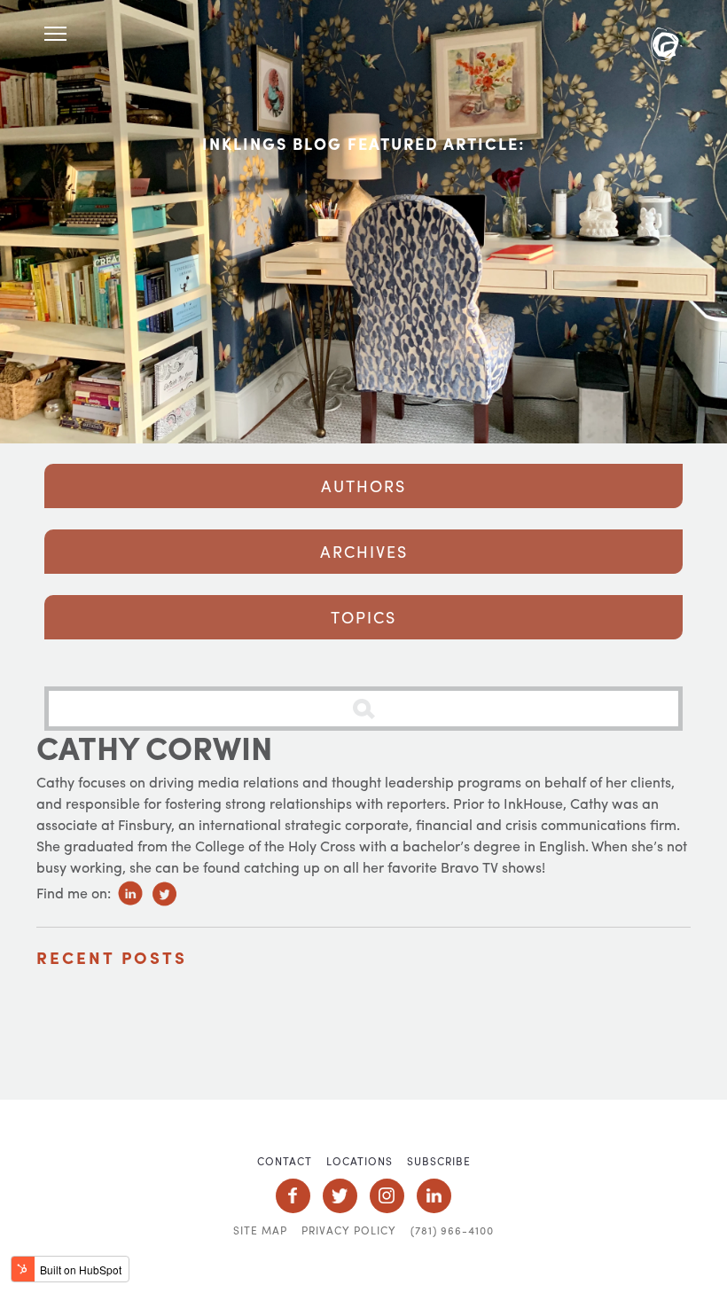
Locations (359, 1161)
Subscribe (439, 1161)
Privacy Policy (348, 1230)
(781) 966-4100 (452, 1230)
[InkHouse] (666, 47)
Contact (284, 1161)
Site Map (260, 1230)
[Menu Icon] (55, 34)
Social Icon (293, 1196)
